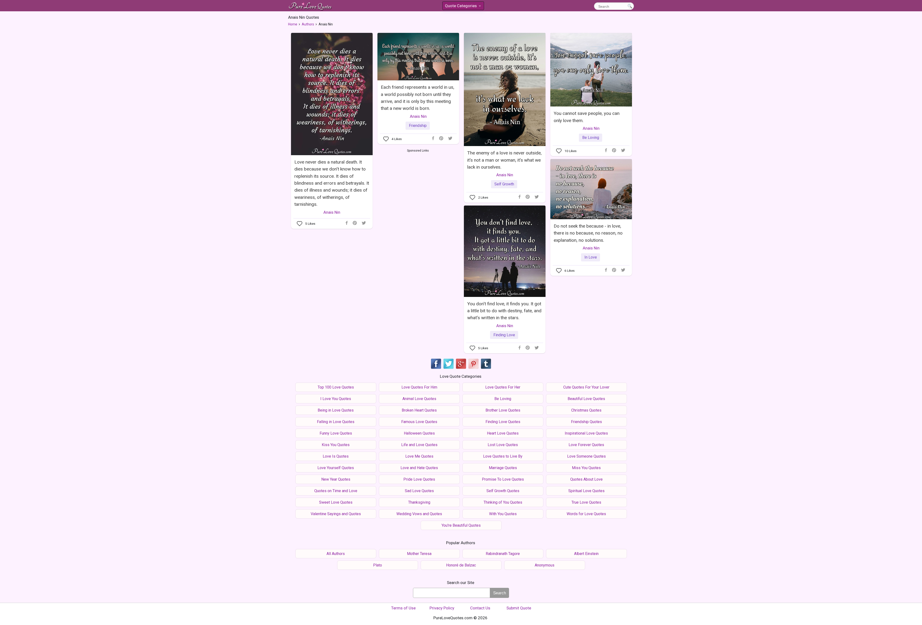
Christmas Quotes (586, 410)
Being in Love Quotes (336, 410)
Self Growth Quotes (502, 491)
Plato (377, 565)
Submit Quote (518, 608)
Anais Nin (331, 212)
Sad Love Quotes (419, 491)
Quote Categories (462, 6)
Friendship (418, 125)
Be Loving (590, 137)
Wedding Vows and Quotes (419, 514)
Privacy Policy (442, 608)
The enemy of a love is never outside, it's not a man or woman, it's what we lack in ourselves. (504, 160)
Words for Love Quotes (586, 514)
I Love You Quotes (335, 398)
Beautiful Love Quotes (586, 398)
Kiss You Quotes (336, 444)
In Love (590, 257)
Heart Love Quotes (503, 433)
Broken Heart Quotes (419, 410)
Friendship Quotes (586, 421)
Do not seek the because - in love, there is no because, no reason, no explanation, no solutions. (588, 233)
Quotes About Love (586, 479)
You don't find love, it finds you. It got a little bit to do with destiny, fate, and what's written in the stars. (504, 311)
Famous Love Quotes (419, 421)
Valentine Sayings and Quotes (336, 514)
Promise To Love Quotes (503, 479)
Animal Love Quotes (419, 398)
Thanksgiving (419, 502)
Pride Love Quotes (419, 479)
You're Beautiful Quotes (461, 525)
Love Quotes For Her (502, 387)
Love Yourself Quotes (335, 468)
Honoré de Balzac (461, 565)
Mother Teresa (419, 553)
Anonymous (544, 565)
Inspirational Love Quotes (586, 433)
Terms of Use (403, 608)
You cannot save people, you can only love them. (586, 117)
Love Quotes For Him (419, 387)
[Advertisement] (417, 189)
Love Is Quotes (336, 456)
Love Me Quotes (419, 456)
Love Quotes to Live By (502, 456)
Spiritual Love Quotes (586, 491)
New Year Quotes (335, 479)
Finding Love (504, 335)
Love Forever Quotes (586, 444)
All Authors (336, 553)
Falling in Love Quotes (335, 421)
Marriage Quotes (503, 468)
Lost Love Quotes (503, 444)
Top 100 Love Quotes (336, 387)
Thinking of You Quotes (503, 502)
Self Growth (504, 184)
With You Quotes (503, 514)
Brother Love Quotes (502, 410)
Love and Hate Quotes (419, 468)
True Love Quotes (586, 502)
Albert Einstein (586, 553)
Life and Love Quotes (419, 444)
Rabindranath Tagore (503, 553)
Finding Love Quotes (502, 421)
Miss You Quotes (586, 468)
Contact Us (480, 608)
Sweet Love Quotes (335, 502)
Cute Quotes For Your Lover (586, 387)
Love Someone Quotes (586, 456)
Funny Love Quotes (336, 433)
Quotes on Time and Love (335, 491)
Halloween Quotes (419, 433)
